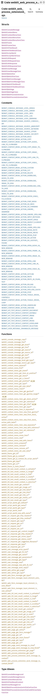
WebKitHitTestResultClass (11, 51)
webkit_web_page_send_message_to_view (18, 645)
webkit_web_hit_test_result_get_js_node (17, 614)
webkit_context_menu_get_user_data (16, 386)
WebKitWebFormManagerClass (13, 82)
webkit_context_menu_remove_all (15, 448)
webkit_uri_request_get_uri (12, 523)
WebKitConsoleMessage (10, 30)
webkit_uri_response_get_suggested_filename (19, 542)
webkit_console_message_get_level (15, 345)
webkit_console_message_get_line (15, 347)
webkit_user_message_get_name (14, 555)
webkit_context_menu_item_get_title (16, 404)
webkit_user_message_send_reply (14, 568)
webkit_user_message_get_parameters (16, 557)
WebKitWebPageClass (10, 92)
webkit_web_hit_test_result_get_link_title (18, 619)
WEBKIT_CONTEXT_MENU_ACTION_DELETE (17, 173)
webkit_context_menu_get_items (14, 376)
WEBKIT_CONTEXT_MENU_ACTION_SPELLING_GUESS (21, 290)
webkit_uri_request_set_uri (12, 529)
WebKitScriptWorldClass (11, 56)
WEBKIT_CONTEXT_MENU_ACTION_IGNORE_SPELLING (21, 214)
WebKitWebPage (8, 89)
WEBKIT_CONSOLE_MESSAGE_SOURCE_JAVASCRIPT (21, 126)
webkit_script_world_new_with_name (16, 513)
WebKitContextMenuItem (11, 38)
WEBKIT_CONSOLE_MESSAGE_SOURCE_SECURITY (20, 134)
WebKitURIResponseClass (11, 66)
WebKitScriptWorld (9, 53)
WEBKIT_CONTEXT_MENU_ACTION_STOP (16, 292)
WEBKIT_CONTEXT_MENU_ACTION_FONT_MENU (19, 201)
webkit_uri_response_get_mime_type (16, 536)
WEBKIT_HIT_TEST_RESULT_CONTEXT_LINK (17, 318)
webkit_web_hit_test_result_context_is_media (19, 601)
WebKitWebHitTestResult (11, 84)
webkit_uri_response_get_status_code (16, 539)
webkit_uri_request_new (11, 526)
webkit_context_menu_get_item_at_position (19, 373)
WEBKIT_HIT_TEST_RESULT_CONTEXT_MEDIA (18, 321)
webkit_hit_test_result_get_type (14, 500)
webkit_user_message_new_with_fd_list (17, 565)
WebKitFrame (7, 43)
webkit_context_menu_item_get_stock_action (19, 399)
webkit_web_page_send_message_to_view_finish (20, 648)
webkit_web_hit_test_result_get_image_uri (18, 612)
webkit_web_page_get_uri (11, 643)
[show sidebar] (2, 2)
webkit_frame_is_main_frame (13, 466)
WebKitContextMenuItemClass (13, 40)
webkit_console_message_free (13, 342)
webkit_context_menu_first (12, 368)
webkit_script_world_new (11, 511)
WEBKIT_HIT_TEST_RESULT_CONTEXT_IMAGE (18, 316)
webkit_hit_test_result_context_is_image (17, 472)
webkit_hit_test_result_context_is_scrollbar (18, 479)
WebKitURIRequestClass (11, 61)
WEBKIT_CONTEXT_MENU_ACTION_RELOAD (17, 284)
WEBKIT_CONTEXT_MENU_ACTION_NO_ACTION (19, 238)
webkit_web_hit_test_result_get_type (16, 627)
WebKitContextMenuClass (11, 35)
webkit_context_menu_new (12, 438)
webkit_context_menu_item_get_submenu (18, 402)
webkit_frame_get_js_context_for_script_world (19, 459)
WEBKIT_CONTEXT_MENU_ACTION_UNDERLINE (19, 305)
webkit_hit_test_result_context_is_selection (18, 482)
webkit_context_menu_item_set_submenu (18, 430)
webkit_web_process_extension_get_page (17, 651)
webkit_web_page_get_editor (13, 630)
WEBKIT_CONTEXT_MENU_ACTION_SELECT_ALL (19, 287)
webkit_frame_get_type (11, 461)
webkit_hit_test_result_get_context (15, 485)
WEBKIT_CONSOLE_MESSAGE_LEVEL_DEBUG (18, 108)
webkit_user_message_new (12, 562)
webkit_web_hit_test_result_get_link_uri (17, 622)
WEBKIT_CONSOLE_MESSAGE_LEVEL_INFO (17, 113)
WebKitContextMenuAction (12, 680)
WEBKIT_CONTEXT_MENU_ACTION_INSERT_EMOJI (20, 220)
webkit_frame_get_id (10, 453)
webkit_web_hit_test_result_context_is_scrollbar (20, 604)
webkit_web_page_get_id (11, 635)
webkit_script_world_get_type (13, 508)
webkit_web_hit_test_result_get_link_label (18, 617)
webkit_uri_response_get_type (13, 544)
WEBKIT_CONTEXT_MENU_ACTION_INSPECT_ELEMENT (21, 222)
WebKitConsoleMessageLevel (13, 674)
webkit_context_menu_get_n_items (15, 378)
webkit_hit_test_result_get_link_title (16, 492)
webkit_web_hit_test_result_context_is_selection (20, 606)
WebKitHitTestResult (9, 48)
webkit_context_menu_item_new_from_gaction (20, 412)
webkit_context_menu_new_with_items (17, 441)
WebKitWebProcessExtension (13, 95)
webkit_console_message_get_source (16, 350)
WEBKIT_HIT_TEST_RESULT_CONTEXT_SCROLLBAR (20, 323)
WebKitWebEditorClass (10, 76)
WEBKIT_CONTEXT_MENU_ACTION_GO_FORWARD (20, 207)
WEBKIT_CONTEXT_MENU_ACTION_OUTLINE (18, 274)
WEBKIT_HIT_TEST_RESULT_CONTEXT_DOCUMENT (20, 310)
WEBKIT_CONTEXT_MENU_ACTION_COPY (16, 139)
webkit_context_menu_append (13, 365)
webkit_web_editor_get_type (13, 573)
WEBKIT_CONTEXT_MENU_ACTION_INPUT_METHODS (21, 217)
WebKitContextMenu (9, 32)
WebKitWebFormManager (11, 79)
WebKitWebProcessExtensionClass (14, 97)
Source (4, 18)
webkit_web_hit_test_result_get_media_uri (18, 625)
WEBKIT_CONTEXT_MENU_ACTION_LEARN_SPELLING (21, 227)
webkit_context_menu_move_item (15, 435)
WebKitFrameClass (9, 45)
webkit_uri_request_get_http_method (16, 518)
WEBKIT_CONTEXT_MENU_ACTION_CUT (16, 170)
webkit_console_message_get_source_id (17, 352)
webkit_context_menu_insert (13, 389)
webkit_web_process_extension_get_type (17, 653)
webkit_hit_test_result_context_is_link (16, 474)
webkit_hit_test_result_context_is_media (17, 477)
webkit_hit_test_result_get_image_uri (16, 487)
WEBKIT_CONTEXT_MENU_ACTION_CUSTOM (18, 168)
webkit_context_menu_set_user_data (16, 451)
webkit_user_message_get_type (14, 560)
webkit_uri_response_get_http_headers (17, 534)
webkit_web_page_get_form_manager (16, 632)
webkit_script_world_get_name (13, 505)
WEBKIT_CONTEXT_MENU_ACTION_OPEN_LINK (19, 261)
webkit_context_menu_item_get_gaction (17, 391)
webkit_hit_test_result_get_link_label (16, 490)
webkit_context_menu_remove (13, 446)
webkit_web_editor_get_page (13, 570)
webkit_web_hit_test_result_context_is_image (19, 596)
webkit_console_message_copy (13, 339)
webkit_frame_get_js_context (13, 456)
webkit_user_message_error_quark (15, 549)
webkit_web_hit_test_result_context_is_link (18, 599)
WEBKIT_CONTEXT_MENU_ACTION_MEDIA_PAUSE (20, 233)
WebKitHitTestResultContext (12, 682)
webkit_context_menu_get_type (14, 384)
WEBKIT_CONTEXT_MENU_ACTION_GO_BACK (18, 204)
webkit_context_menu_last (12, 433)
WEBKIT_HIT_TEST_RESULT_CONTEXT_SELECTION (20, 326)
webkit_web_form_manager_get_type (16, 575)
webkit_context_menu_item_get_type (16, 407)
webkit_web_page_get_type (12, 640)
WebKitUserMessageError (11, 685)
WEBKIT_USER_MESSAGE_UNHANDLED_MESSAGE (20, 329)
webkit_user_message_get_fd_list (14, 552)
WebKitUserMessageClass (11, 71)
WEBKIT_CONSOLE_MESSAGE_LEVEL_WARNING (19, 118)
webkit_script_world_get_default (14, 503)
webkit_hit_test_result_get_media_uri (16, 498)
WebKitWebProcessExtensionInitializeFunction (19, 687)
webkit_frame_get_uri (10, 464)
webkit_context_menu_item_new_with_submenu (20, 428)
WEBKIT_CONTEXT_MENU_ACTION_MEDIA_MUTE (19, 230)
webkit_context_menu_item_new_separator (18, 425)
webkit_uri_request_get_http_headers (16, 516)
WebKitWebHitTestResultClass (13, 87)
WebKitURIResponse (9, 64)
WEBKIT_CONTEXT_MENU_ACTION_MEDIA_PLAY (19, 235)
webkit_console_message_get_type (15, 358)
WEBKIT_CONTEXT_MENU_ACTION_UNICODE (18, 308)
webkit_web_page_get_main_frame (15, 638)
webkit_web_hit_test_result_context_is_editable (20, 593)
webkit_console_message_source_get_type (18, 363)
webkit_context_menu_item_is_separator (17, 409)
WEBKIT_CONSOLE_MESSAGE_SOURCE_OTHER (19, 131)
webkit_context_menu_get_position (15, 381)
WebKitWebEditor (8, 74)
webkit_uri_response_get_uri (13, 547)
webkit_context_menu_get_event (14, 371)
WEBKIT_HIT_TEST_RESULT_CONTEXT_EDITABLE (19, 313)
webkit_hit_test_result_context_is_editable (18, 469)
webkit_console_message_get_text (15, 355)
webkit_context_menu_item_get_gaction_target (20, 394)
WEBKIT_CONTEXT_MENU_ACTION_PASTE (17, 277)
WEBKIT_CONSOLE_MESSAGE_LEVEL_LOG (17, 116)
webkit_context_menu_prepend (14, 443)
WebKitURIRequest (9, 58)
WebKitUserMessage (9, 69)
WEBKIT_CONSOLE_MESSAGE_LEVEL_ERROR (18, 111)
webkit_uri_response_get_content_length (17, 531)
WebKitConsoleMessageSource (13, 677)
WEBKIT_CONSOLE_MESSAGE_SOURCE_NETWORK (20, 129)
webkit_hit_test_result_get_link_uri (15, 495)
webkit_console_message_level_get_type (17, 360)
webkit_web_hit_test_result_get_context (17, 609)
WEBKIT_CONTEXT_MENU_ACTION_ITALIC (17, 225)
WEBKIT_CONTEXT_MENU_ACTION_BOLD (16, 137)
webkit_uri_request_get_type (13, 521)
